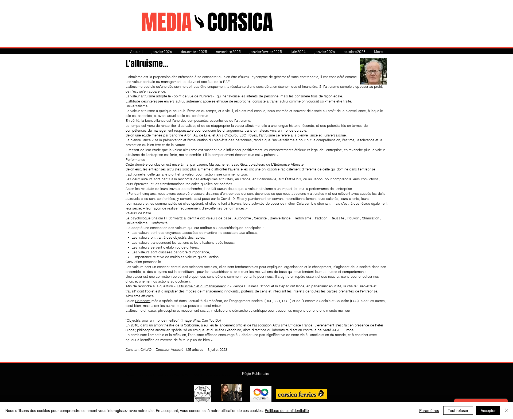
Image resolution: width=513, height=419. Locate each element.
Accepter (488, 410)
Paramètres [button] (429, 410)
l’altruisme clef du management (201, 286)
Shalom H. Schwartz (167, 218)
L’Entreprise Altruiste (287, 164)
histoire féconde (301, 125)
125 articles (194, 349)
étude (146, 135)
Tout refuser (458, 410)
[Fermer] (506, 410)
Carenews (142, 301)
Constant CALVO (138, 349)
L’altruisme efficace (141, 310)
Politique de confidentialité (287, 410)
